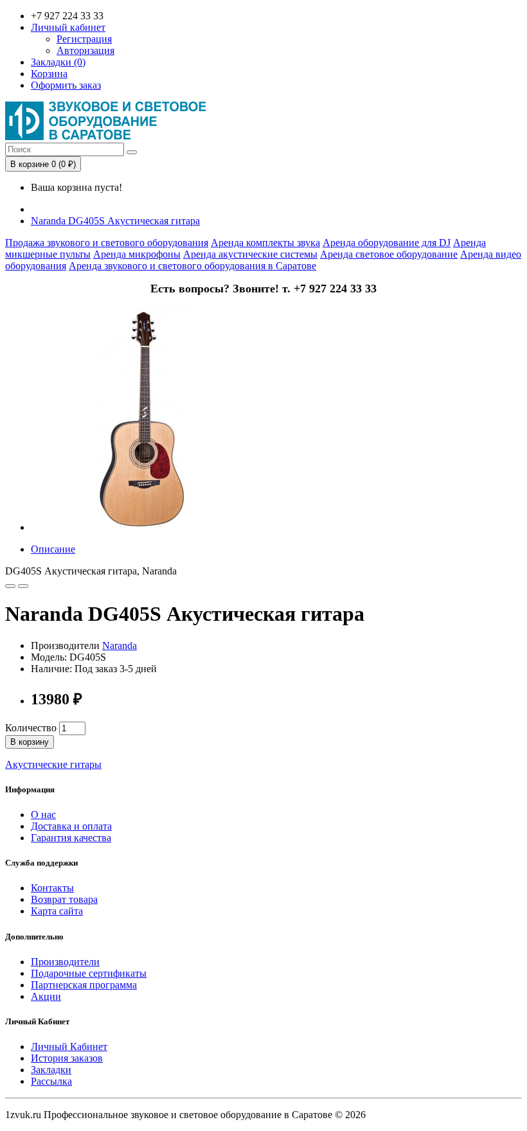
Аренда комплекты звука (265, 242)
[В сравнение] (23, 586)
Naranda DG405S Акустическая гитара (115, 220)
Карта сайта (57, 910)
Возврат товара (64, 899)
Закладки (51, 1069)
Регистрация (84, 38)
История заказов (67, 1058)
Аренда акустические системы (250, 254)
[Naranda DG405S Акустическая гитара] (143, 527)
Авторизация (85, 50)
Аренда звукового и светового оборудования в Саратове (192, 265)
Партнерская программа (84, 984)
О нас (43, 814)
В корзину (29, 742)
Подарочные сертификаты (89, 973)
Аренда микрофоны (137, 254)
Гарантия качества (71, 837)
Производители (65, 961)
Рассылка (51, 1081)
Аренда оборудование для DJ (387, 242)
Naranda (119, 645)
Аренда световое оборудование (389, 254)
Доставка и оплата (71, 826)
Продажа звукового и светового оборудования (106, 242)
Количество (31, 727)
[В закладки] (10, 586)
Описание (53, 549)
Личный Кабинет (69, 1046)
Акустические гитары (53, 764)
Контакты (52, 887)
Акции (46, 996)
